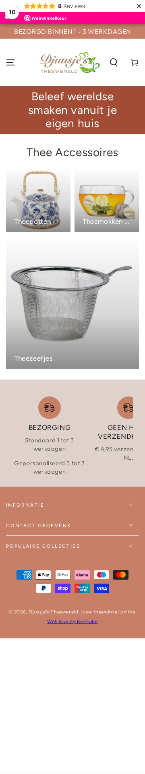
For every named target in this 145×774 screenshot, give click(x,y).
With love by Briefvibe (72, 621)
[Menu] (10, 62)
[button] (113, 62)
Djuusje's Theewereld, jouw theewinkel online (82, 612)
